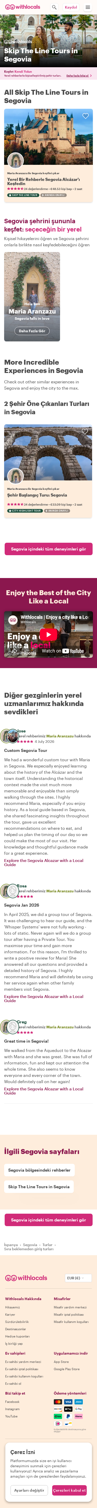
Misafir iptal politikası (69, 1314)
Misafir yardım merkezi (70, 1307)
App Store (61, 1361)
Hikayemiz (12, 1307)
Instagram (12, 1409)
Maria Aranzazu (60, 736)
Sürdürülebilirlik (17, 1321)
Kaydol (71, 7)
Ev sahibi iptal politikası (21, 1369)
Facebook (12, 1401)
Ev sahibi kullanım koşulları (24, 1376)
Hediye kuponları (17, 1336)
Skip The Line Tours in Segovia (39, 1186)
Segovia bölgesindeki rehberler (39, 1169)
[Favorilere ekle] (85, 116)
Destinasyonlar (15, 1329)
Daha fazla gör (32, 331)
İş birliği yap (14, 1343)
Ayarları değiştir (29, 1490)
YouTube (11, 1416)
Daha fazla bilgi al (77, 75)
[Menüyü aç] (88, 7)
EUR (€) (73, 1278)
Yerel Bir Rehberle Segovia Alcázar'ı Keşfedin (43, 181)
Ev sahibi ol (13, 1383)
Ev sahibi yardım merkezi (23, 1361)
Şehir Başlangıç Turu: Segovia (37, 494)
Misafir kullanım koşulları (71, 1321)
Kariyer (10, 1314)
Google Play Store (67, 1369)
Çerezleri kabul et (69, 1490)
